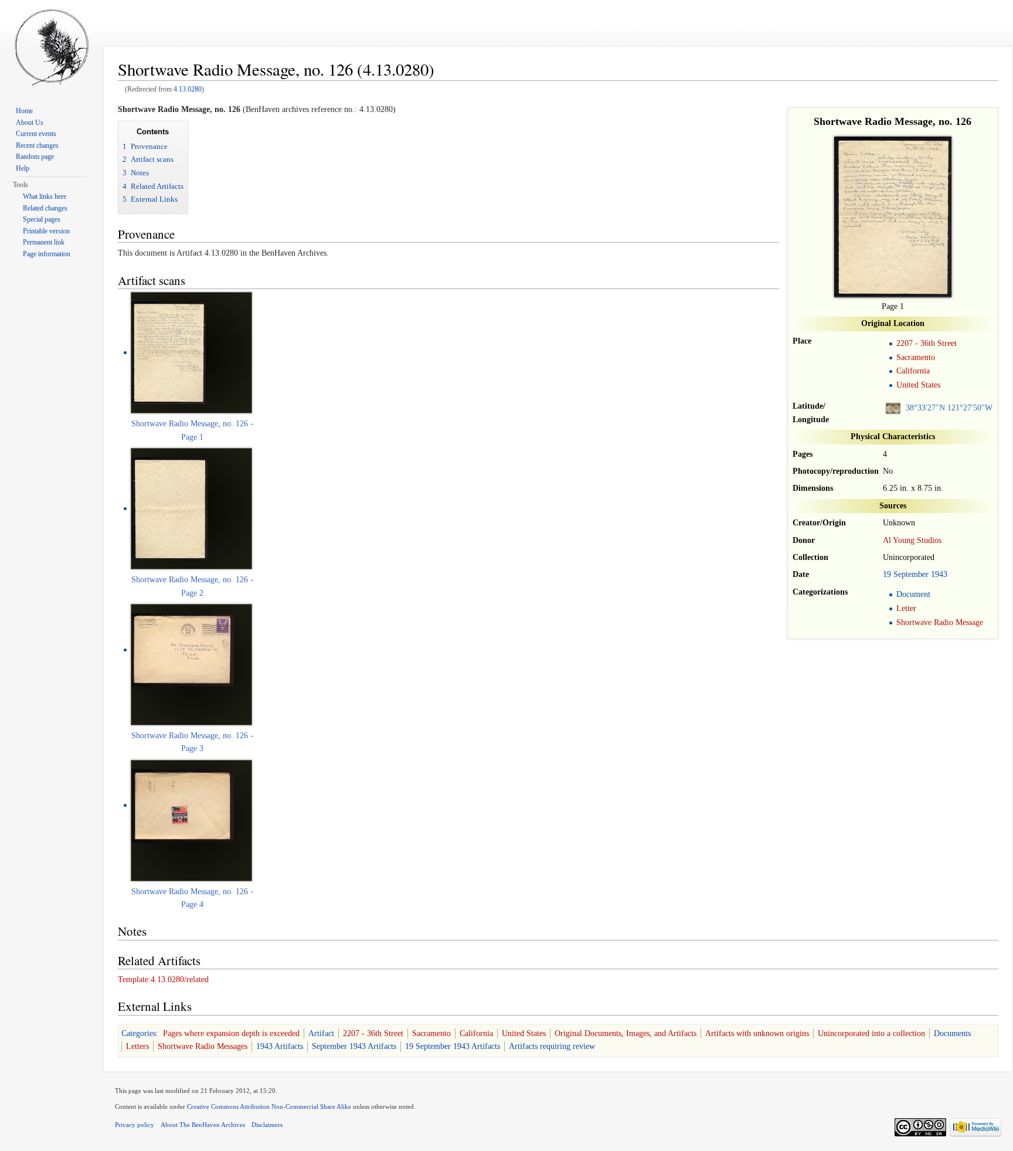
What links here (44, 196)
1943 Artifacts (279, 1046)
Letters (137, 1046)
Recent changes (37, 145)
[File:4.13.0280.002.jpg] (182, 649)
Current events (36, 134)
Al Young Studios (912, 540)
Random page (35, 156)
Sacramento (915, 357)
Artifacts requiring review (552, 1046)
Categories (138, 1033)
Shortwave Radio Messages (202, 1046)
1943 (939, 574)
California (913, 370)
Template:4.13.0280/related (163, 979)
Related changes (45, 208)
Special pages (41, 219)
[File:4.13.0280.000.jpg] (168, 352)
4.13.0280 (188, 89)
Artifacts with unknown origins (757, 1033)
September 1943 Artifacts (354, 1046)
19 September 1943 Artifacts (452, 1046)
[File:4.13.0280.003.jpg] (182, 804)
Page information (46, 254)
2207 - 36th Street (926, 343)
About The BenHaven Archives (203, 1124)
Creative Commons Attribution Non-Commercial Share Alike (269, 1106)
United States (918, 385)
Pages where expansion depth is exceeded (231, 1033)
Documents (952, 1033)
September (911, 574)
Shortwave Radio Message (939, 622)
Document (913, 594)
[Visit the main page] (51, 47)
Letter (906, 608)
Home (24, 111)
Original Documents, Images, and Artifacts (625, 1033)
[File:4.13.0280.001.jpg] (169, 508)
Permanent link (43, 242)
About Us (29, 122)
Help (22, 168)
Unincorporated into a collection (871, 1033)
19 (887, 574)
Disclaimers (267, 1124)
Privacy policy (134, 1124)
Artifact (321, 1033)
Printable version (46, 231)
